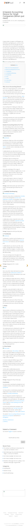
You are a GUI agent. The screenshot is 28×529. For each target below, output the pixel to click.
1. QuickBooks (7, 71)
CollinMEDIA (16, 523)
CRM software (15, 351)
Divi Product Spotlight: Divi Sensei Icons (12, 456)
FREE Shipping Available (14, 495)
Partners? (21, 512)
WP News (7, 514)
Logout (16, 516)
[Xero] (4, 268)
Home (4, 512)
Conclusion (7, 82)
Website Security (7, 470)
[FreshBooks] (6, 236)
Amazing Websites (13, 525)
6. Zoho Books (7, 80)
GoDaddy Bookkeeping (12, 393)
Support (11, 516)
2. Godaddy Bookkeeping (10, 73)
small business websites (16, 272)
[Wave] (4, 307)
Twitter (16, 411)
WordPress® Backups (8, 473)
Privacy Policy (18, 514)
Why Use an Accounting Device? (11, 67)
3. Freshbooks (7, 74)
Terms (12, 514)
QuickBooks (5, 387)
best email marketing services (15, 402)
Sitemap (20, 525)
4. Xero (6, 76)
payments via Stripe (19, 220)
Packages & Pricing (12, 512)
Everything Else (21, 20)
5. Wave (6, 78)
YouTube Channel (17, 408)
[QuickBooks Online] (6, 138)
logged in (11, 431)
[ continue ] (5, 421)
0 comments (5, 22)
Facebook (22, 411)
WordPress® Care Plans (14, 437)
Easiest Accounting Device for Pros (12, 69)
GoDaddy (23, 196)
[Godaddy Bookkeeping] (8, 193)
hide (16, 65)
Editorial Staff (7, 20)
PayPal (4, 147)
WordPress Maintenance (8, 419)
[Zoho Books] (6, 348)
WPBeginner (5, 417)
